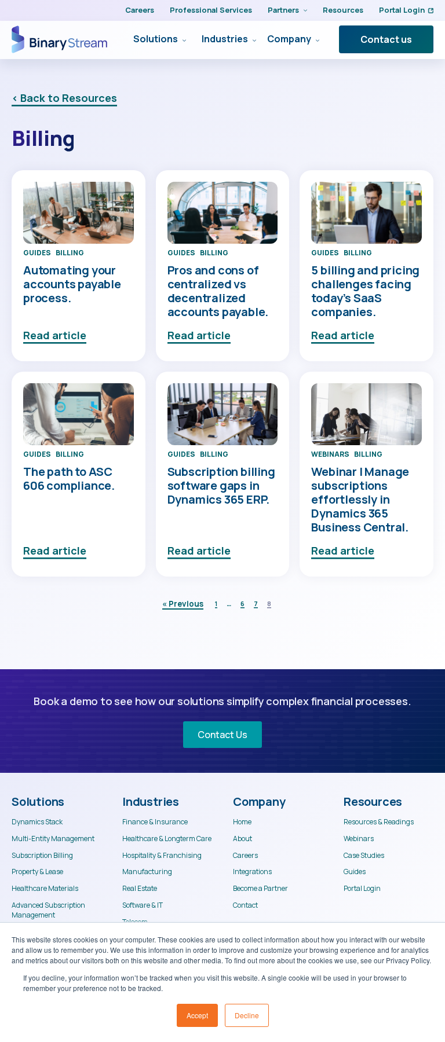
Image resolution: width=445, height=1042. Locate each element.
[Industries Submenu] (252, 39)
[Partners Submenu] (303, 10)
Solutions (155, 39)
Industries (225, 39)
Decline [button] (247, 1015)
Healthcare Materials (45, 888)
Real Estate (139, 888)
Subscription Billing (42, 855)
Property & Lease (37, 871)
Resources (343, 10)
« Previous (182, 604)
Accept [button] (197, 1015)
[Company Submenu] (315, 39)
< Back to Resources (64, 98)
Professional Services (211, 10)
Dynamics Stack (37, 822)
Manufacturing (147, 871)
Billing (70, 252)
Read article (54, 335)
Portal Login (402, 10)
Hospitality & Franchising (162, 855)
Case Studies (364, 855)
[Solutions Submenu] (182, 39)
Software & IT (142, 905)
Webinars (330, 454)
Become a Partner (260, 888)
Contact (245, 905)
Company (289, 39)
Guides (37, 252)
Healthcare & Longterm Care (166, 838)
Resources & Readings (379, 822)
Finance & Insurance (155, 822)
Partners (283, 10)
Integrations (252, 871)
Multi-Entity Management (53, 838)
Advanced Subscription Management (48, 910)
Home (242, 822)
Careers (139, 10)
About (242, 838)
